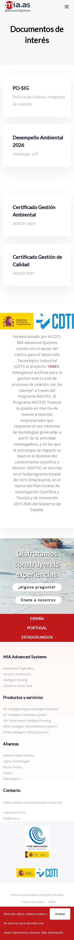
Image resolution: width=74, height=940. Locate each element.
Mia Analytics (12, 779)
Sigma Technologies (16, 761)
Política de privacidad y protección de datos (37, 895)
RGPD (52, 902)
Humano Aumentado (17, 674)
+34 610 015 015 (14, 813)
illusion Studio (12, 767)
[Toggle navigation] (58, 6)
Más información (52, 932)
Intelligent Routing (15, 680)
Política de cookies (33, 902)
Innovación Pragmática (18, 668)
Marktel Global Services (18, 755)
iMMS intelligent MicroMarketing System (30, 726)
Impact (7, 773)
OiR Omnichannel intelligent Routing (27, 721)
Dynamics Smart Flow (17, 686)
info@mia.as (11, 818)
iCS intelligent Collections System (25, 715)
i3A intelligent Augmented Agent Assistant (31, 709)
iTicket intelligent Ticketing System (26, 732)
